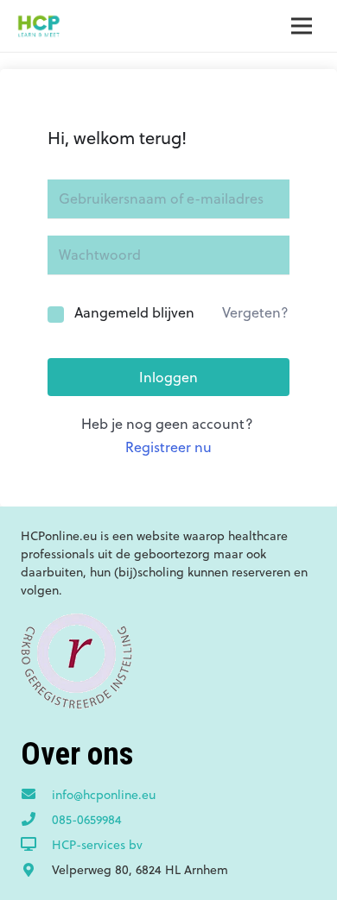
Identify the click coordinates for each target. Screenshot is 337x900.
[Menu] (301, 25)
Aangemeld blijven (134, 312)
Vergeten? (255, 312)
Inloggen (168, 377)
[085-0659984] (36, 820)
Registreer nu (168, 446)
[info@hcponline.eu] (36, 794)
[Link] (38, 26)
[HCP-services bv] (36, 845)
